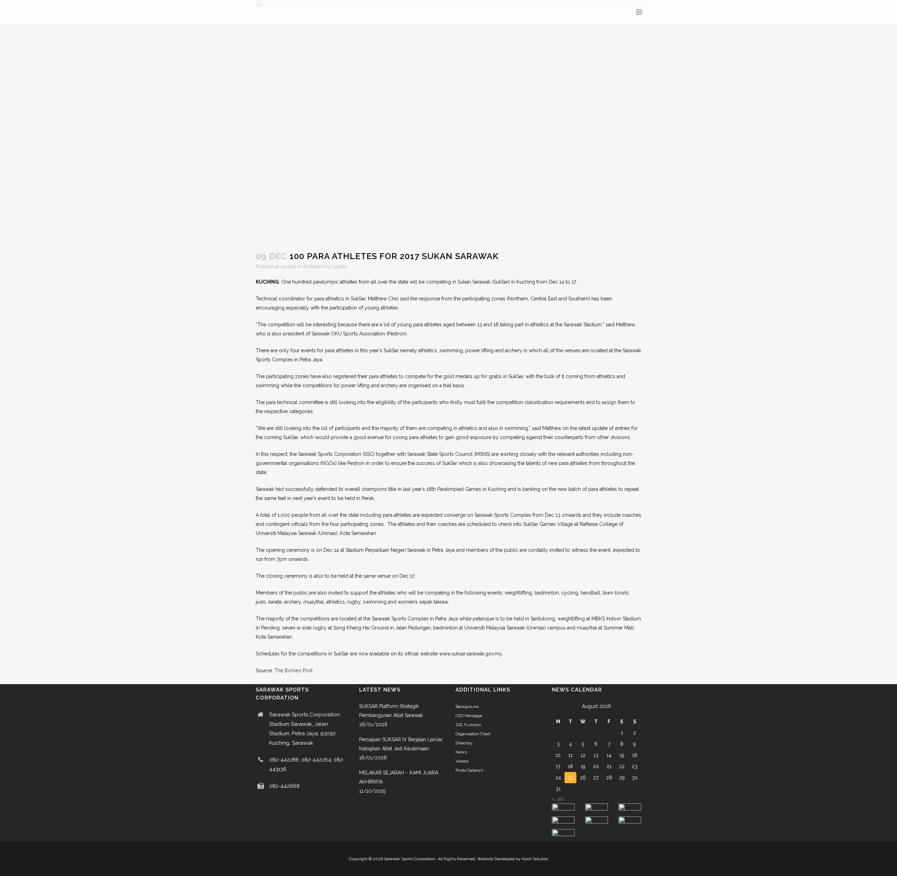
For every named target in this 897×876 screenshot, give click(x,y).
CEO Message (469, 715)
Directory (464, 743)
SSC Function (468, 724)
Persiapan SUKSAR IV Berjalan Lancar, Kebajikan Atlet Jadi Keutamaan (401, 744)
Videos (462, 761)
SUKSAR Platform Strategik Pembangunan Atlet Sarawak (391, 710)
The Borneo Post (293, 670)
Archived (313, 266)
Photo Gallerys (469, 770)
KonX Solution (535, 858)
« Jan (558, 799)
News (461, 752)
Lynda (340, 266)
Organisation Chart (473, 733)
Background (467, 706)
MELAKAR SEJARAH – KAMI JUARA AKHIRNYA (398, 777)
